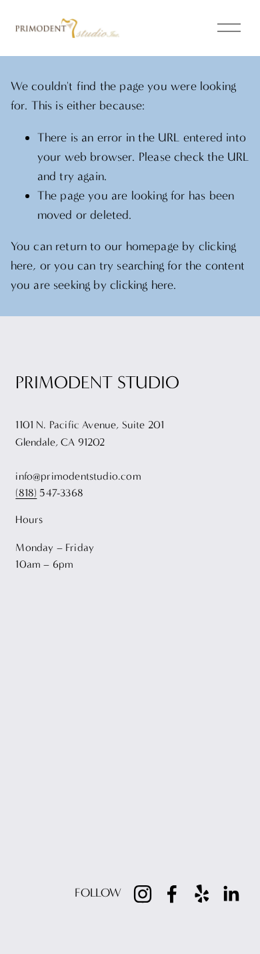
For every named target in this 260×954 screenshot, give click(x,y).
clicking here (141, 285)
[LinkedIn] (230, 894)
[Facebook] (172, 894)
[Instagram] (142, 894)
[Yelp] (201, 894)
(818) (26, 492)
